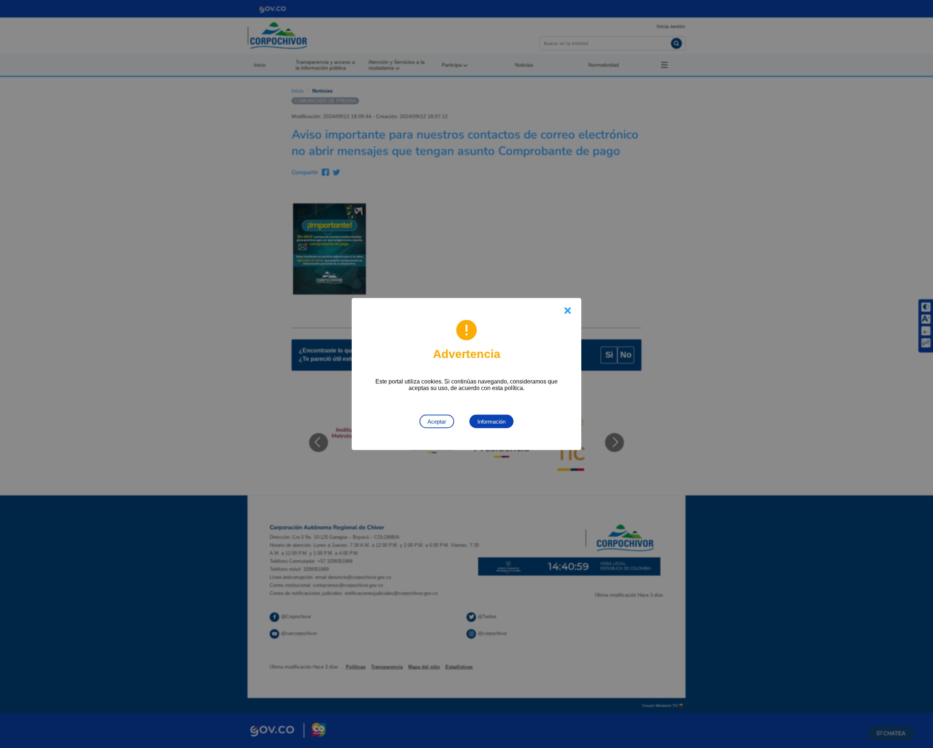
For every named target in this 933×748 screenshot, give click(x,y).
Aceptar (437, 421)
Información (491, 421)
